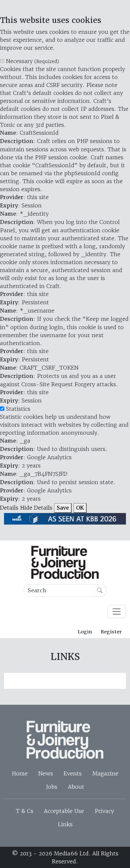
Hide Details (36, 507)
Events (73, 773)
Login (85, 632)
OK (80, 507)
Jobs (51, 786)
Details (9, 507)
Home (20, 773)
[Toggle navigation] (116, 611)
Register (111, 632)
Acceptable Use (64, 811)
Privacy (104, 811)
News (45, 773)
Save (63, 507)
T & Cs (24, 811)
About (76, 786)
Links (65, 824)
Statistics (18, 408)
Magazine (105, 773)
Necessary (32, 61)
